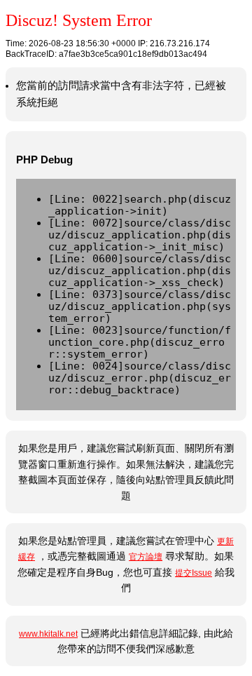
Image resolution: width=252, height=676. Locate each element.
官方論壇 (145, 557)
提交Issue (193, 573)
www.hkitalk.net (48, 634)
